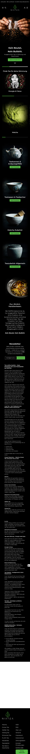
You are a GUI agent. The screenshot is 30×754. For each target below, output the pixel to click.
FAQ (17, 727)
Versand (18, 732)
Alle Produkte (15, 167)
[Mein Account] (24, 8)
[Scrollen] (15, 63)
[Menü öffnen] (2, 7)
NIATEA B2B (19, 748)
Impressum (19, 735)
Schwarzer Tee (6, 735)
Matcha (4, 724)
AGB (17, 724)
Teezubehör (5, 743)
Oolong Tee (5, 732)
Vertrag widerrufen (22, 751)
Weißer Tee (5, 730)
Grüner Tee (5, 727)
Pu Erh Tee (5, 738)
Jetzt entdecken (15, 60)
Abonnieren (21, 358)
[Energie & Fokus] (15, 84)
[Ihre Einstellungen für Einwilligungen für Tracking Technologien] (29, 565)
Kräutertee (5, 740)
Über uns (18, 730)
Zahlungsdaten (20, 740)
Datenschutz (20, 738)
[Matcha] (15, 117)
